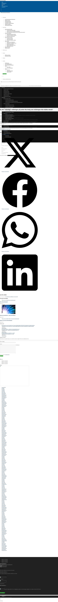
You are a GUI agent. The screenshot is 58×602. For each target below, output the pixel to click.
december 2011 (4, 518)
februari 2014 (4, 495)
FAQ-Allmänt (5, 130)
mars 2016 (3, 482)
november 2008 (4, 546)
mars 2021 (3, 439)
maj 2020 (3, 446)
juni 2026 (3, 389)
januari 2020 (3, 450)
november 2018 (4, 462)
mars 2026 (3, 392)
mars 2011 (3, 527)
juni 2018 (3, 464)
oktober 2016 (4, 477)
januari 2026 (3, 394)
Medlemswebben (4, 3)
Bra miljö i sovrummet (8, 117)
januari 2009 (3, 544)
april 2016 (3, 481)
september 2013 (4, 499)
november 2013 (4, 497)
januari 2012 (3, 517)
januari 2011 (3, 529)
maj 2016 (3, 480)
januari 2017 (3, 474)
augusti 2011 (4, 522)
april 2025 (3, 400)
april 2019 (3, 458)
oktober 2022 (4, 424)
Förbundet (3, 87)
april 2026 (3, 391)
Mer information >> (3, 585)
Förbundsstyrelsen (6, 91)
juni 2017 (3, 471)
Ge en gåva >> (2, 592)
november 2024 (4, 403)
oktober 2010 (4, 532)
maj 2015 (3, 486)
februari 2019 (4, 460)
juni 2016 (3, 479)
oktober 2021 (4, 434)
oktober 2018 (4, 463)
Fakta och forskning (6, 103)
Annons (3, 124)
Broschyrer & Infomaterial (9, 107)
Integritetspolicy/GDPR (7, 96)
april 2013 (3, 503)
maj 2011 (3, 525)
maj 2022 (3, 428)
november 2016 (4, 476)
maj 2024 (3, 409)
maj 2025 (3, 399)
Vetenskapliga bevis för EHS (9, 104)
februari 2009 (4, 543)
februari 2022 (4, 430)
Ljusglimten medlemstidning (8, 93)
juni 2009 (3, 541)
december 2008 (4, 545)
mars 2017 (3, 473)
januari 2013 (3, 506)
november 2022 (4, 423)
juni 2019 (3, 456)
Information (3, 97)
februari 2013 (4, 505)
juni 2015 (3, 485)
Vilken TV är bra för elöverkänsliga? (6, 320)
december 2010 (4, 530)
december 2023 (4, 414)
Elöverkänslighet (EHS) (7, 98)
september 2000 (4, 550)
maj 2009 (3, 542)
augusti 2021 (4, 436)
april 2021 (3, 438)
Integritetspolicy (7, 354)
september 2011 (4, 521)
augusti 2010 (4, 534)
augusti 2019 (4, 455)
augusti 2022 (4, 426)
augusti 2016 (4, 478)
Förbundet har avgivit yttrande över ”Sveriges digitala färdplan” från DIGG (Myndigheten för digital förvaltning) (18, 326)
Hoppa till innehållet (3, 0)
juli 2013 (3, 500)
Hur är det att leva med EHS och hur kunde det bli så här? (13, 102)
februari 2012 (4, 516)
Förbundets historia (6, 92)
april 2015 (3, 487)
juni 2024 (3, 408)
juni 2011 (3, 524)
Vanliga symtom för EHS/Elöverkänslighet (11, 101)
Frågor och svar (7, 113)
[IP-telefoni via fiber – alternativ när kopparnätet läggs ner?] (10, 329)
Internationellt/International (7, 133)
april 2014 (3, 493)
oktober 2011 (4, 520)
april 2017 (3, 472)
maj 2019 (3, 457)
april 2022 (3, 429)
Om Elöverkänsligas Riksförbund (8, 88)
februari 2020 (4, 449)
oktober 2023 (4, 415)
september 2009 (4, 540)
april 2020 (3, 447)
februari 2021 (4, 440)
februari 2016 (4, 483)
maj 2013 (3, 502)
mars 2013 (3, 504)
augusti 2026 (4, 387)
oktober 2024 (4, 404)
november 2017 (4, 469)
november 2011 (4, 519)
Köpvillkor (3, 596)
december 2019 (4, 451)
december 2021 (4, 432)
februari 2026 (4, 393)
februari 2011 (4, 528)
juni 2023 (3, 417)
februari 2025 (4, 401)
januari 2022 (3, 431)
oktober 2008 (4, 547)
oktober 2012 (4, 509)
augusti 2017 (4, 470)
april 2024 (3, 410)
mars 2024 (3, 411)
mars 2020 (3, 448)
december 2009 (4, 539)
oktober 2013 (4, 498)
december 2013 (4, 496)
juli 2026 (3, 388)
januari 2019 (3, 461)
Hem (2, 2)
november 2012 (4, 508)
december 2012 (4, 507)
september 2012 (4, 510)
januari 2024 (3, 413)
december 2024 (4, 402)
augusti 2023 (4, 416)
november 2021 (4, 433)
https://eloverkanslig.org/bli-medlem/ (5, 129)
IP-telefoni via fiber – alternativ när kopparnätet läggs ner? (10, 330)
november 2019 (4, 452)
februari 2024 (4, 412)
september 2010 (4, 533)
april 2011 (3, 526)
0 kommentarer (4, 328)
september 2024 (4, 405)
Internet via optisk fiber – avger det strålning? (7, 315)
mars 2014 (3, 494)
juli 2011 (3, 523)
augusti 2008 (4, 549)
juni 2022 (3, 427)
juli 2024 (3, 407)
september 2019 (4, 454)
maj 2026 (3, 390)
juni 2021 (3, 437)
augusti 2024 (4, 406)
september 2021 (4, 435)
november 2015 (4, 484)
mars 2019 (3, 459)
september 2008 (4, 548)
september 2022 (4, 425)
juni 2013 (3, 501)
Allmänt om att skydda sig (9, 114)
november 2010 (4, 531)
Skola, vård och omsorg (7, 108)
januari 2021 (3, 441)
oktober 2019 (4, 453)
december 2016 (4, 475)
